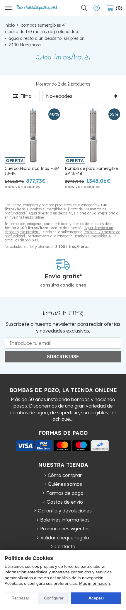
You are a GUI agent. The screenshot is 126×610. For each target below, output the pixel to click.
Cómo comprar (65, 475)
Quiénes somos (65, 484)
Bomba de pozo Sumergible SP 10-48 (91, 171)
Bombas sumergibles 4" (93, 236)
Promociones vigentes (65, 528)
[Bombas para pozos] (36, 8)
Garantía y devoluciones (65, 511)
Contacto (65, 546)
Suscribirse (63, 356)
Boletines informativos (65, 520)
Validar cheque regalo (64, 538)
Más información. (95, 583)
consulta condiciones (63, 285)
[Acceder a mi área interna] (96, 7)
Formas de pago (65, 493)
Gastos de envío (65, 502)
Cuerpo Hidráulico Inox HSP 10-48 (32, 171)
